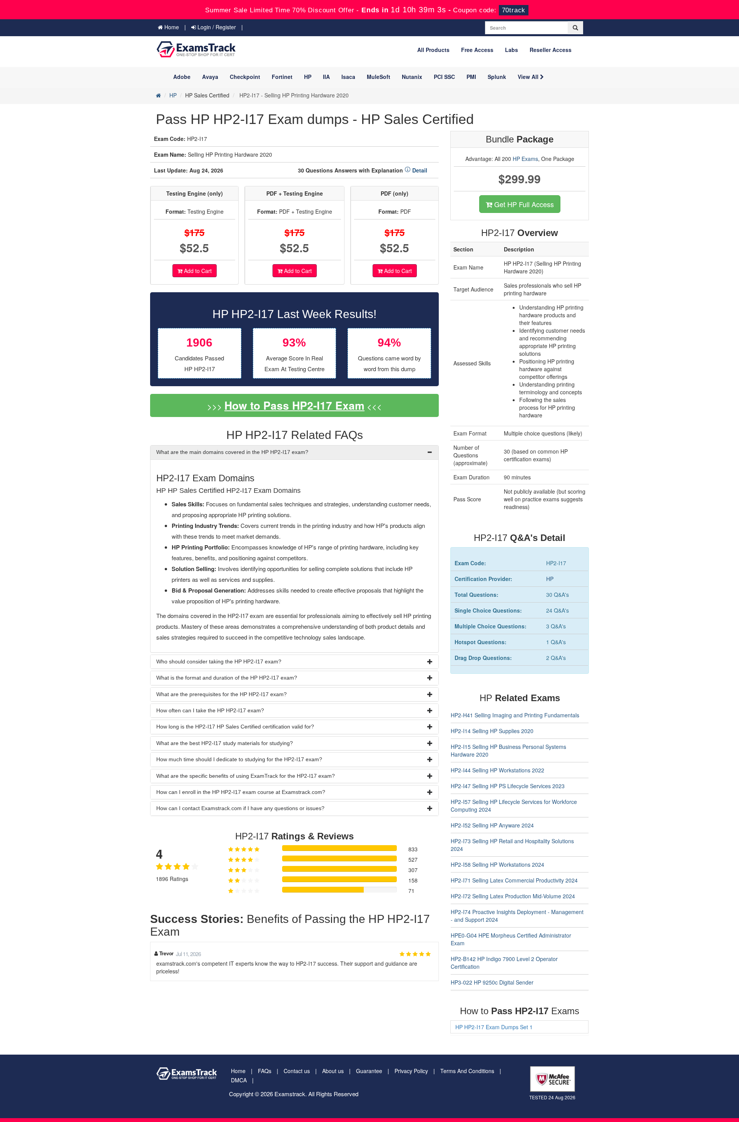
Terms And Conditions (467, 1071)
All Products (433, 50)
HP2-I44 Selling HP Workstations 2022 (497, 770)
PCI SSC (444, 76)
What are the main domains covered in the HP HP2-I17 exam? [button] (232, 452)
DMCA (239, 1080)
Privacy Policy (411, 1071)
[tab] (294, 452)
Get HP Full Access (523, 204)
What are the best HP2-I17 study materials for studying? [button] (224, 743)
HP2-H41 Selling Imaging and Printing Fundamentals (515, 715)
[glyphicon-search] (575, 27)
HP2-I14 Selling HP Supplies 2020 (492, 731)
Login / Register (216, 27)
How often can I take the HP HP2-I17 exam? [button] (210, 710)
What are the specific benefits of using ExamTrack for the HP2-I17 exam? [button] (245, 776)
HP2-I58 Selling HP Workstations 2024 (497, 864)
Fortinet (282, 76)
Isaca (348, 76)
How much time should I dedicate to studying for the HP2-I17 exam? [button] (239, 759)
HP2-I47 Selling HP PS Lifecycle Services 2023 (508, 786)
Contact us (297, 1071)
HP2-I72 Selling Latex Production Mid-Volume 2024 (513, 896)
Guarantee (369, 1071)
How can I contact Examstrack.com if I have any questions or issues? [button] (240, 808)
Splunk (497, 76)
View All (529, 76)
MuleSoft (378, 76)
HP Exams (525, 158)
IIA (326, 76)
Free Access (477, 50)
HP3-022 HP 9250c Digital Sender (492, 982)
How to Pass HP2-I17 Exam (294, 405)
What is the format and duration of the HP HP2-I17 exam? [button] (226, 678)
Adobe (182, 76)
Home (171, 27)
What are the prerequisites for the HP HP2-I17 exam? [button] (221, 694)
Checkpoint (245, 76)
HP (307, 76)
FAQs (264, 1071)
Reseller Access (551, 50)
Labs (511, 50)
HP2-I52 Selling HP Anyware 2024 (492, 825)
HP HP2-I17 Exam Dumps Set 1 (494, 1027)
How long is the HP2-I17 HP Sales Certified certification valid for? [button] (235, 726)
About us (333, 1071)
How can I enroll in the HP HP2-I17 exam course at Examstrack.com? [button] (240, 792)
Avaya (210, 76)
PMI (471, 76)
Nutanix (412, 76)
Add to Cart (197, 271)
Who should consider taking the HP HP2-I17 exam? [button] (218, 661)
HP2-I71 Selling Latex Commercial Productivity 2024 (514, 880)
